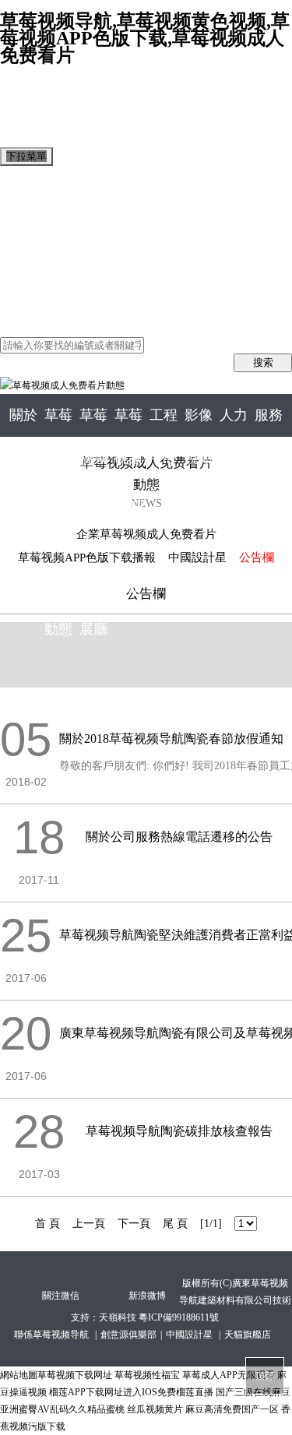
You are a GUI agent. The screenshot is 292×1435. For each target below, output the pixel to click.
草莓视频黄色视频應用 (62, 251)
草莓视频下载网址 (74, 1375)
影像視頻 (25, 285)
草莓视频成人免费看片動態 (75, 216)
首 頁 (14, 182)
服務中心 (25, 319)
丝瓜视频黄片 (155, 1409)
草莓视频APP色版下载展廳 (74, 234)
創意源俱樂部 (128, 1334)
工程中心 (25, 268)
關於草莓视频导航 (50, 199)
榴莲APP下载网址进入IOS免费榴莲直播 (131, 1392)
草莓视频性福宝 (147, 1375)
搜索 (263, 362)
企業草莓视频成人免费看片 (146, 534)
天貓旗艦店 (247, 1334)
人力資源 (25, 302)
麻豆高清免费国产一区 (232, 1409)
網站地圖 (18, 1375)
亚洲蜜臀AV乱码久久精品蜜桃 (62, 1409)
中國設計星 (197, 557)
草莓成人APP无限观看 (228, 1375)
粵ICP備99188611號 (179, 1317)
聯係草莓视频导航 (52, 1334)
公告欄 (256, 557)
